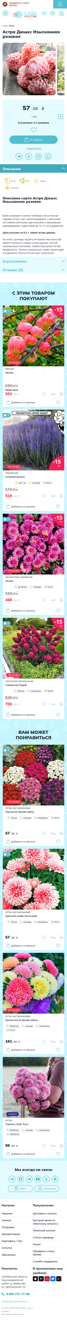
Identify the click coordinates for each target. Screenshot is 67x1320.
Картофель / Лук (12, 1241)
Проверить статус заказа (44, 1253)
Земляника (8, 1254)
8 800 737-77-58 (18, 1294)
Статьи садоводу (43, 1237)
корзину (36, 139)
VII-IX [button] (50, 691)
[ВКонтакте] (19, 156)
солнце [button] (36, 482)
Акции (37, 1244)
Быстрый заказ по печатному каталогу (45, 1222)
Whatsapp (50, 1188)
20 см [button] (14, 817)
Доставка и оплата (45, 1213)
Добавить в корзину (23, 402)
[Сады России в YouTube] (37, 1179)
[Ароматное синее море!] (33, 439)
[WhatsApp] (47, 156)
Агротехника (15, 261)
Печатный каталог (44, 1230)
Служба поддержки (45, 1261)
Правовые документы (14, 1301)
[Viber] (38, 156)
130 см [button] (20, 691)
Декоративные (11, 1234)
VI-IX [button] (50, 586)
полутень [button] (36, 691)
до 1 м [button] (22, 482)
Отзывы (13, 270)
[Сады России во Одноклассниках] (46, 1179)
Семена (6, 1220)
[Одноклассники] (28, 156)
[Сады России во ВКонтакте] (29, 1179)
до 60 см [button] (22, 586)
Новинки (7, 1213)
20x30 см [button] (14, 1134)
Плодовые (8, 1227)
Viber (23, 1188)
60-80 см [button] (14, 1026)
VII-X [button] (48, 482)
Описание (12, 169)
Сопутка (7, 1247)
